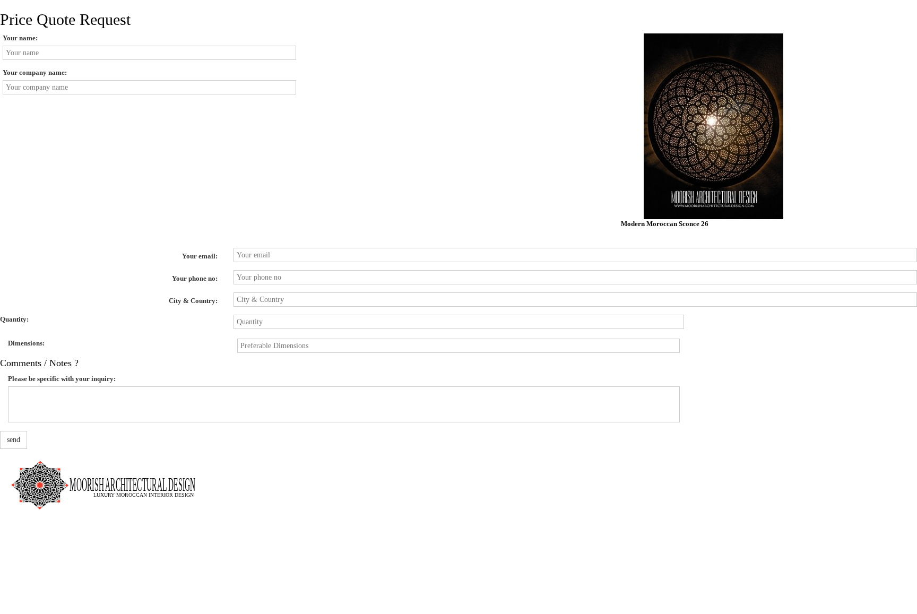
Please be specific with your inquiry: (62, 379)
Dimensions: (26, 343)
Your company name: (35, 72)
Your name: (20, 38)
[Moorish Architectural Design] (109, 479)
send (13, 440)
